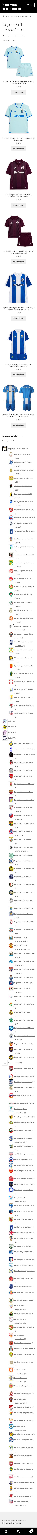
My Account (6, 1531)
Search (18, 1531)
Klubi (12, 16)
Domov (7, 16)
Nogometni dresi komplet (11, 7)
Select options (18, 92)
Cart (28, 1529)
